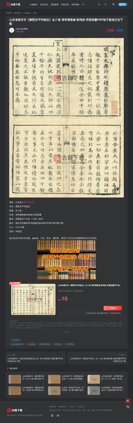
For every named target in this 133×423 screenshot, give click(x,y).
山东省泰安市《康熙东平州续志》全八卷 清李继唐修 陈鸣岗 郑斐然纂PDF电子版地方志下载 (66, 21)
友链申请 (52, 406)
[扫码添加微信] (127, 406)
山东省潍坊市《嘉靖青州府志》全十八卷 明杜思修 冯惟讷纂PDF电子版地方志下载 (33, 378)
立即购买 (112, 308)
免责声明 (62, 406)
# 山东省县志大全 (17, 344)
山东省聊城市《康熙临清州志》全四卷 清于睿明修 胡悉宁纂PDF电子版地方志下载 (33, 390)
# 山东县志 (31, 344)
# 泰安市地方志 (44, 344)
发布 (123, 4)
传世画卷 (75, 4)
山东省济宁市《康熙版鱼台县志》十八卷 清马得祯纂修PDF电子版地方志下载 (73, 378)
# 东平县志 (58, 344)
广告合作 (71, 406)
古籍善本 (34, 4)
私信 (121, 30)
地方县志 (44, 4)
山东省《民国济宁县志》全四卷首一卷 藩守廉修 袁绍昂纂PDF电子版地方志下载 (73, 390)
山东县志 (27, 12)
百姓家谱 (54, 4)
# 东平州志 (69, 344)
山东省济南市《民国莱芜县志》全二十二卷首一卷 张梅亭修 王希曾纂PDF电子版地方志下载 (112, 380)
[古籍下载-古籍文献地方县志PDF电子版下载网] (14, 410)
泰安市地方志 (28, 202)
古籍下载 (19, 29)
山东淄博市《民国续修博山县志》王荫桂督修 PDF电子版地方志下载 (112, 390)
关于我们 (81, 406)
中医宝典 (65, 4)
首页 (9, 12)
